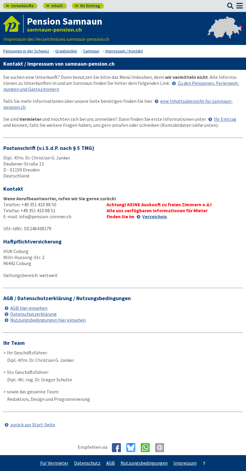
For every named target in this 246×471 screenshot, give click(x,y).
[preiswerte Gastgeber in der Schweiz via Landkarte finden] (225, 32)
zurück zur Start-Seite (32, 425)
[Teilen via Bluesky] (133, 447)
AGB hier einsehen (28, 308)
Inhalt (54, 5)
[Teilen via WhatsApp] (147, 447)
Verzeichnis (154, 216)
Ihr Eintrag (87, 5)
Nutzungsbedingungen (144, 463)
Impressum (185, 463)
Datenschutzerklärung (33, 314)
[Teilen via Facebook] (118, 447)
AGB (110, 463)
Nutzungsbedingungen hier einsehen (48, 320)
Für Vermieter (54, 463)
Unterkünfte (20, 5)
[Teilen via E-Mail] (162, 447)
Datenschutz (87, 463)
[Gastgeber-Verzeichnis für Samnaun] (13, 24)
